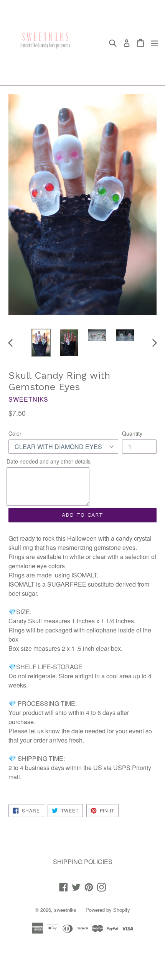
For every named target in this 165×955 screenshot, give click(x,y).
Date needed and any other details (49, 461)
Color (14, 433)
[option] (41, 342)
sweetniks (65, 909)
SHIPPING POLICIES (82, 861)
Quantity (132, 433)
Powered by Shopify (108, 909)
